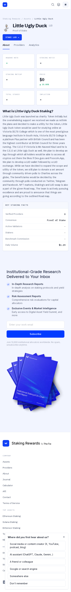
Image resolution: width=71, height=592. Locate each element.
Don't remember (19, 583)
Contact (7, 497)
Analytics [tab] (34, 45)
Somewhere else (19, 576)
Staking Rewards (11, 18)
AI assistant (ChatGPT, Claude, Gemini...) (31, 554)
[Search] (52, 4)
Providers (7, 467)
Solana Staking (10, 522)
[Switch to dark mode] (65, 4)
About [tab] (6, 45)
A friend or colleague (21, 561)
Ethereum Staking (11, 516)
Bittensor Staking (11, 528)
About (6, 473)
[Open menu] (58, 4)
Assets (27, 18)
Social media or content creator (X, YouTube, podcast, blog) (34, 546)
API (4, 491)
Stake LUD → (12, 37)
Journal (6, 479)
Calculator (8, 485)
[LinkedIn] (5, 582)
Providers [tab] (19, 45)
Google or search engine (23, 569)
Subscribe (35, 334)
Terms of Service (11, 503)
